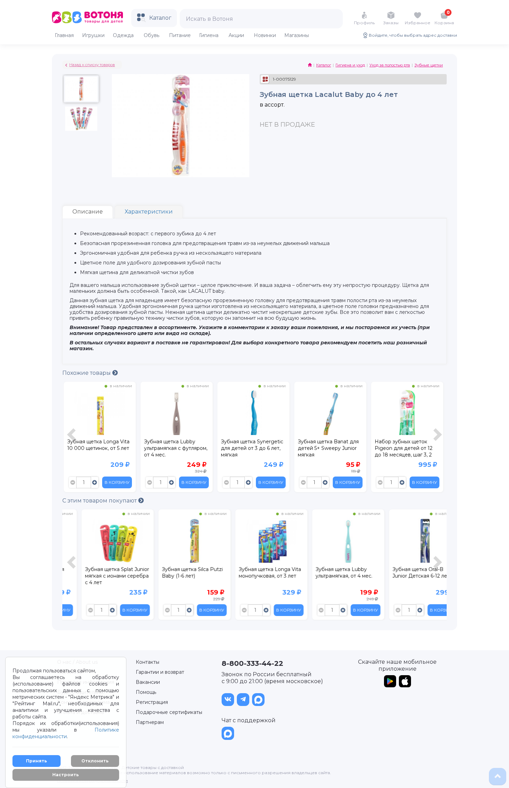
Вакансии (148, 682)
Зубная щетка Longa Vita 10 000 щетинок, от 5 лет (98, 444)
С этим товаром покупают (100, 500)
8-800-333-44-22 (252, 663)
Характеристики (149, 211)
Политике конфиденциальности (65, 733)
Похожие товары (87, 373)
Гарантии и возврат (160, 672)
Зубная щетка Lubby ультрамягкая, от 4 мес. (326, 572)
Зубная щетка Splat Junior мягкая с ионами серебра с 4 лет (99, 576)
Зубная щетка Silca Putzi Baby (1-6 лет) (174, 572)
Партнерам (150, 722)
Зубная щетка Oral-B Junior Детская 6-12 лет (403, 572)
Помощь (146, 692)
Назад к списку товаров (92, 64)
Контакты (147, 662)
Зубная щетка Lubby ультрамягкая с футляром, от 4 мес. (175, 448)
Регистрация (152, 702)
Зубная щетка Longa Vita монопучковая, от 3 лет (252, 572)
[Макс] (258, 699)
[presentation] (72, 438)
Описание (87, 211)
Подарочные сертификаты (169, 712)
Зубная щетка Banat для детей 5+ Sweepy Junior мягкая (328, 448)
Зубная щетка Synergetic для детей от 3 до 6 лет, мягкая (252, 448)
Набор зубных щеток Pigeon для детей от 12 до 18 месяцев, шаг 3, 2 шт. (403, 449)
